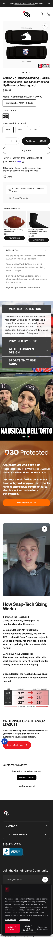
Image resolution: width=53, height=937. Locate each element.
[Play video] (26, 559)
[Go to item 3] (30, 72)
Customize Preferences (42, 928)
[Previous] (4, 3)
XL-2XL (33, 129)
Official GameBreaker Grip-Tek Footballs (14, 231)
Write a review (26, 777)
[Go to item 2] (26, 72)
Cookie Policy (24, 919)
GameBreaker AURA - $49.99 (19, 103)
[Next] (49, 3)
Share (9, 176)
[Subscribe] (45, 879)
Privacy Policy (10, 919)
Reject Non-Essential (28, 928)
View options (14, 238)
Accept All (12, 928)
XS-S (8, 129)
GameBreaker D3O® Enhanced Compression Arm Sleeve (37, 232)
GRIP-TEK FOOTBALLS (25, 3)
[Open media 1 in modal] (45, 26)
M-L (20, 129)
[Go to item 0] (23, 72)
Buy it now (27, 150)
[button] (4, 406)
